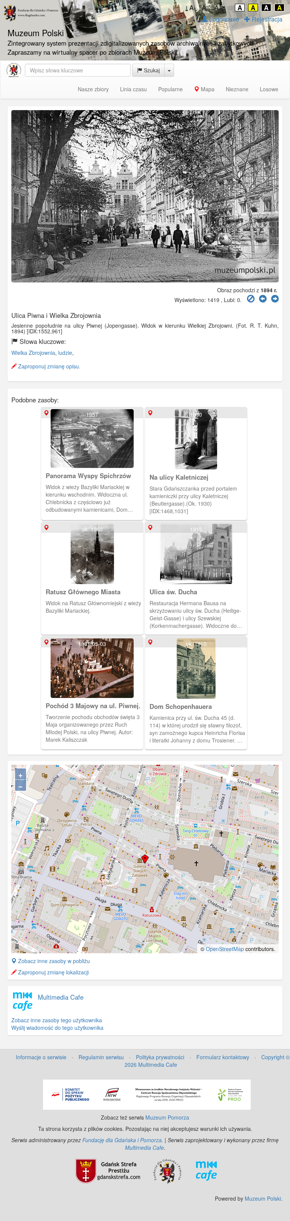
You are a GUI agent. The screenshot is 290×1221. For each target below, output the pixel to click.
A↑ (219, 7)
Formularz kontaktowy (222, 1057)
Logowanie (223, 19)
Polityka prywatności (160, 1057)
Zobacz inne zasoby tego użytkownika (56, 1020)
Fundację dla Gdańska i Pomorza (122, 1140)
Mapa (206, 89)
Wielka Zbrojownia (33, 352)
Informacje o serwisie (41, 1057)
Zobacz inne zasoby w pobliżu (53, 961)
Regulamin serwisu (101, 1057)
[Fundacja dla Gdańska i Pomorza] (167, 1170)
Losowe (269, 89)
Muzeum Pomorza (167, 1117)
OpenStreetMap (225, 949)
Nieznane (237, 89)
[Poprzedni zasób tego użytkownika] (263, 298)
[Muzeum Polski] (13, 70)
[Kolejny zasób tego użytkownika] (275, 298)
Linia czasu (133, 89)
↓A (189, 7)
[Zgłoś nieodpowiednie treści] (251, 298)
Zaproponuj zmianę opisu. (48, 366)
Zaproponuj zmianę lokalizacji (53, 972)
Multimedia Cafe (60, 997)
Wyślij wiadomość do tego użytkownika (57, 1027)
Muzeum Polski (263, 1198)
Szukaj (151, 70)
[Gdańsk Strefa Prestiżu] (108, 1170)
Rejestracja (266, 19)
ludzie (65, 352)
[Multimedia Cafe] (206, 1170)
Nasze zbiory (93, 89)
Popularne (170, 89)
